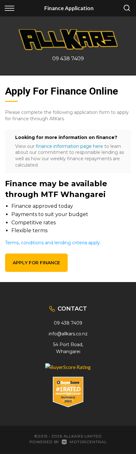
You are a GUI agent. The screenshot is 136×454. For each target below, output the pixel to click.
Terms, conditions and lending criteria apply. (53, 243)
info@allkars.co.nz (68, 334)
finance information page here (69, 146)
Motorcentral (88, 441)
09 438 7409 (68, 59)
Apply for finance (36, 263)
